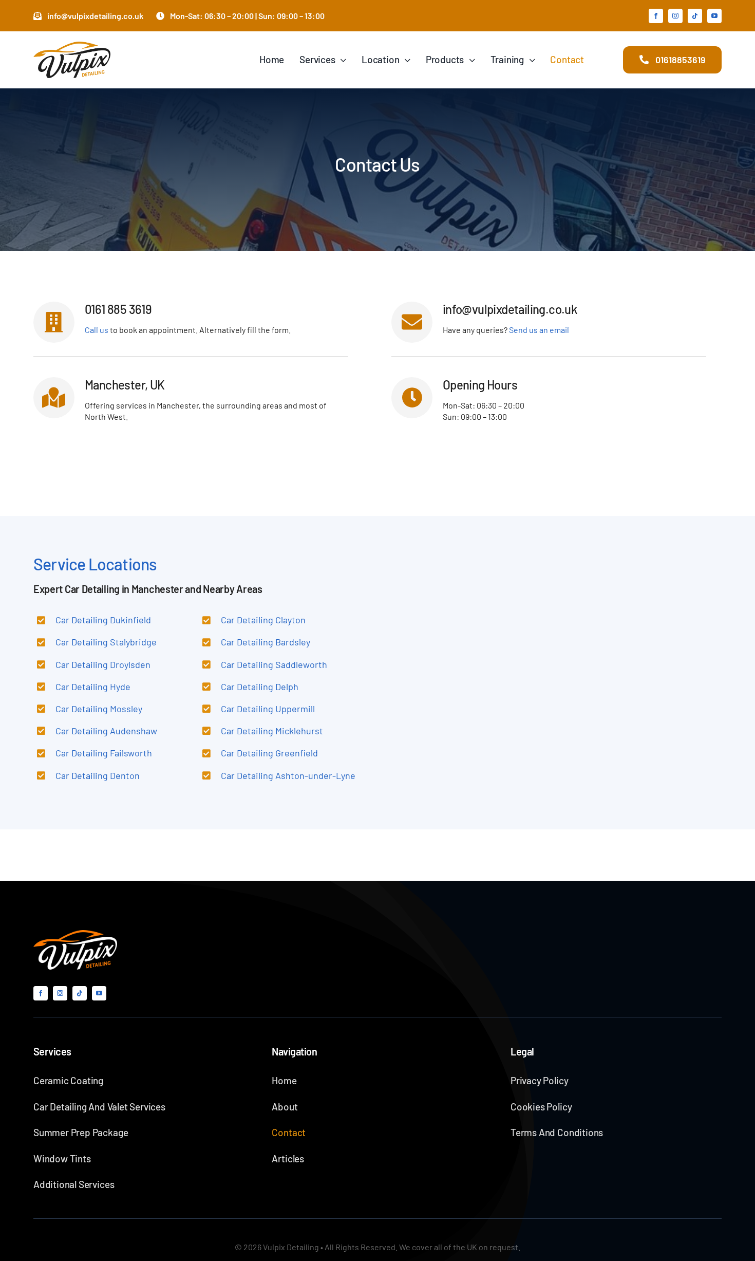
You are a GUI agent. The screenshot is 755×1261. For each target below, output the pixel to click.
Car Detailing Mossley (98, 708)
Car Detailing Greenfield (269, 752)
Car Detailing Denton (97, 775)
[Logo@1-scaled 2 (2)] (75, 934)
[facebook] (656, 16)
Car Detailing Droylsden (102, 664)
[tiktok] (695, 16)
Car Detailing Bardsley (265, 641)
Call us (96, 330)
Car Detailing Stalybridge (106, 641)
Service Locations (95, 563)
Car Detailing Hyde (92, 686)
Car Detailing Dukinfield (103, 619)
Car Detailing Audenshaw (106, 730)
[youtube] (714, 16)
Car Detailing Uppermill (268, 708)
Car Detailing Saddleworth (274, 664)
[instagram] (675, 16)
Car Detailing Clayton (263, 619)
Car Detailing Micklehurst (272, 730)
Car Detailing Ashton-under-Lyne (288, 775)
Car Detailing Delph (259, 686)
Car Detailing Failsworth (103, 752)
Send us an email (539, 330)
